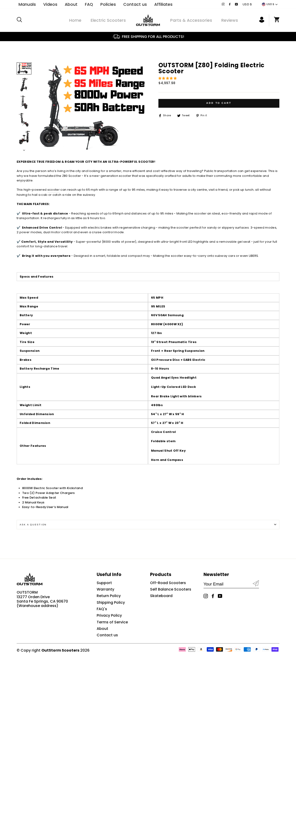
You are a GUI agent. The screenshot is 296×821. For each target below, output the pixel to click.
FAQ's (102, 609)
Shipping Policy (111, 602)
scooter (53, 190)
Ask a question (33, 524)
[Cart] (274, 20)
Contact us (135, 4)
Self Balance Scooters (170, 589)
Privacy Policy (109, 615)
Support (104, 582)
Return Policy (109, 595)
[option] (148, 36)
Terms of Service (112, 622)
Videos (50, 4)
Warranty (105, 589)
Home (75, 20)
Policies (108, 4)
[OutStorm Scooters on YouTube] (236, 4)
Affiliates (163, 4)
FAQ (89, 4)
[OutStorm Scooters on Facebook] (229, 4)
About (71, 4)
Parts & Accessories (191, 20)
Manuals (27, 4)
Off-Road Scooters (168, 582)
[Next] (24, 149)
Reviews (229, 20)
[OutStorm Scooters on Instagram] (223, 4)
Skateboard (161, 595)
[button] (168, 78)
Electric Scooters (108, 20)
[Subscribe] (256, 584)
